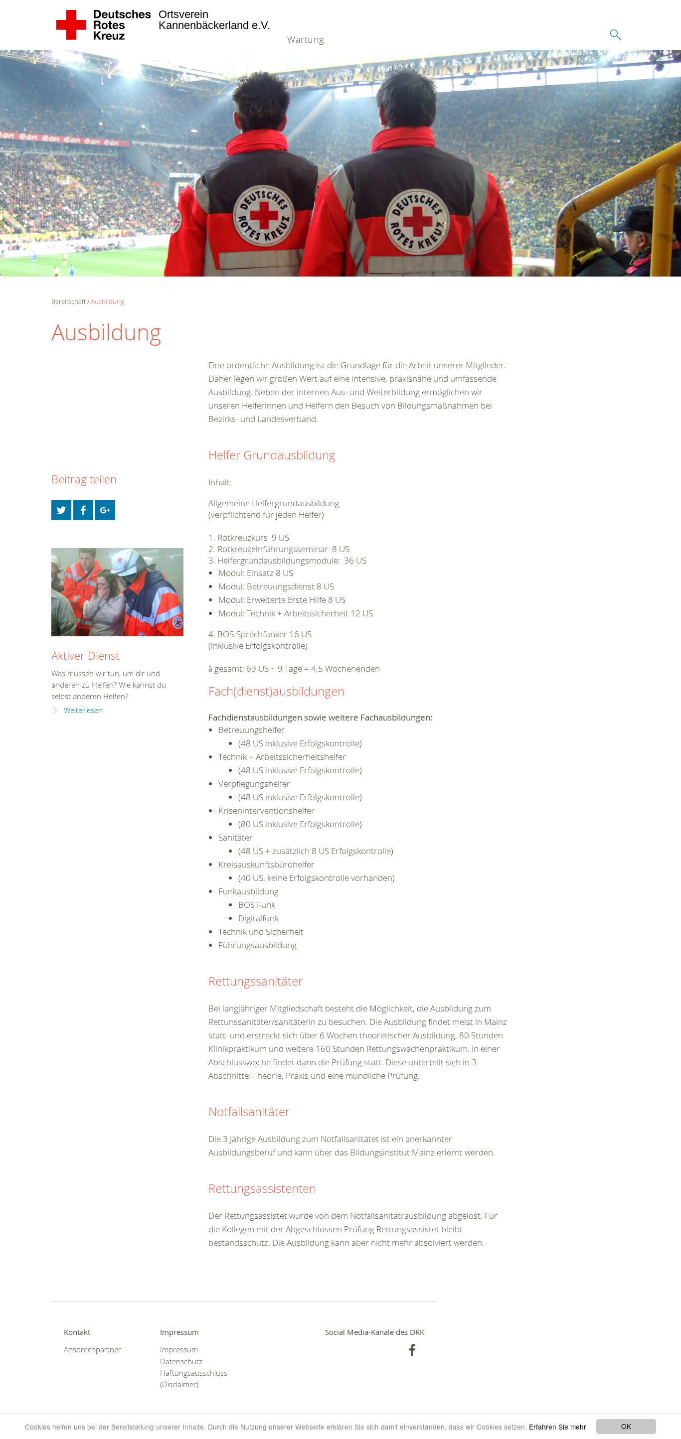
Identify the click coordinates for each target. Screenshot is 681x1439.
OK (626, 1426)
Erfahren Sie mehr (557, 1427)
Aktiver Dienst (85, 655)
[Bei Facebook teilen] (83, 510)
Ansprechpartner (92, 1349)
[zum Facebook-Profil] (412, 1350)
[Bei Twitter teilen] (61, 510)
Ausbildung (107, 301)
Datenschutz (181, 1361)
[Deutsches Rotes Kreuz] (104, 25)
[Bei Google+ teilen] (105, 510)
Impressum (179, 1349)
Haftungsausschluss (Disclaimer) (193, 1378)
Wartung (305, 39)
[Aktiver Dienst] (117, 592)
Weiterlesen (83, 710)
